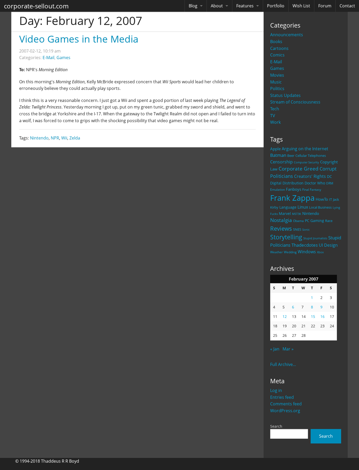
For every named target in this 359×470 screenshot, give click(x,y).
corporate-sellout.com (36, 6)
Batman (278, 155)
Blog (193, 6)
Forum (324, 6)
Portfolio (275, 6)
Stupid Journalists (315, 238)
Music (276, 82)
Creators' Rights (310, 176)
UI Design (328, 245)
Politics (277, 88)
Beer (290, 155)
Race (328, 220)
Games (277, 68)
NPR (55, 138)
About (217, 6)
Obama (298, 221)
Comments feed (286, 404)
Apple (275, 148)
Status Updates (285, 95)
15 (313, 316)
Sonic (306, 229)
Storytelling (286, 237)
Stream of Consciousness (295, 102)
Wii (64, 138)
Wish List (301, 6)
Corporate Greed (299, 168)
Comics (277, 55)
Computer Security (306, 162)
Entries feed (282, 397)
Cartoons (279, 48)
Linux (303, 207)
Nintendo (310, 213)
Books (276, 41)
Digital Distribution (287, 182)
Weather (276, 252)
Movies (277, 75)
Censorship (281, 162)
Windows (307, 252)
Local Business (320, 207)
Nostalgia (281, 220)
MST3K (296, 214)
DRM (329, 183)
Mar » (288, 349)
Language (287, 207)
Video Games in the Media (79, 38)
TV (272, 115)
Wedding (290, 252)
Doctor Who (315, 182)
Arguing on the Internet (305, 149)
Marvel (285, 213)
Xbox (320, 252)
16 (322, 316)
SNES (297, 229)
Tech (274, 109)
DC (329, 176)
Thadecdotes (304, 245)
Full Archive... (283, 364)
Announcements (286, 35)
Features (245, 6)
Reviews (281, 228)
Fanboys (293, 189)
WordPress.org (285, 411)
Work (275, 122)
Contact (347, 6)
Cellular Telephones (310, 155)
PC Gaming (314, 220)
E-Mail (276, 62)
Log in (276, 390)
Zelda (74, 138)
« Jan (274, 349)
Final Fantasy (311, 189)
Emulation (277, 189)
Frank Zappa (292, 198)
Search (276, 426)
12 (285, 316)
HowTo (322, 199)
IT (330, 199)
